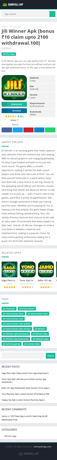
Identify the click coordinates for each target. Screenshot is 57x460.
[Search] (52, 14)
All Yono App (15, 26)
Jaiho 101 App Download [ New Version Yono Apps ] (26, 388)
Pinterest (28, 129)
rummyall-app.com (42, 446)
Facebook (7, 129)
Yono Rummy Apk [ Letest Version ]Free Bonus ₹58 (25, 393)
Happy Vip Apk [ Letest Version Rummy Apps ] (23, 399)
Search (50, 356)
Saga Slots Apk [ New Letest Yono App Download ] (25, 373)
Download (16, 104)
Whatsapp (50, 129)
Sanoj (4, 416)
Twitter (18, 129)
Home (4, 26)
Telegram (39, 129)
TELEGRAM (16, 111)
